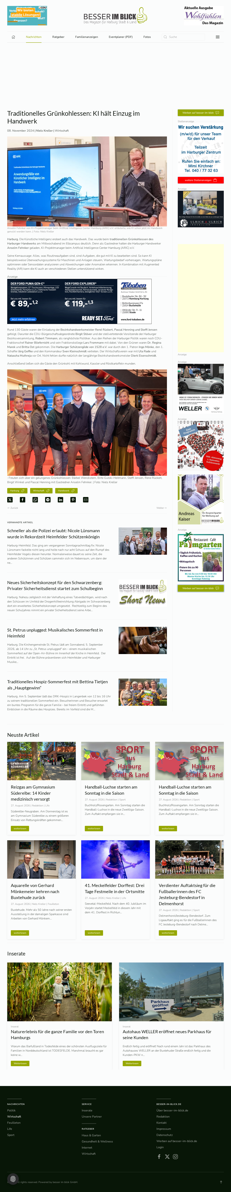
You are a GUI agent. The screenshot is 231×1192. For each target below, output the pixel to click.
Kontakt (161, 1123)
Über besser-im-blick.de (172, 1110)
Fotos (147, 37)
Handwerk (63, 490)
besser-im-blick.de (168, 1104)
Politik (11, 1110)
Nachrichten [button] (34, 37)
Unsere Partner (92, 1117)
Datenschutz (164, 1135)
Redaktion (163, 1117)
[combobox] (183, 37)
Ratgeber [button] (58, 37)
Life (9, 1129)
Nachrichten (16, 1104)
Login (160, 1147)
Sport (10, 1135)
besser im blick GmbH (65, 1182)
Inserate (87, 1110)
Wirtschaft (62, 131)
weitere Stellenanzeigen (198, 180)
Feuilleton (14, 1123)
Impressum (163, 1129)
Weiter (160, 508)
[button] (217, 37)
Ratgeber (88, 1128)
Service (87, 1104)
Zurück (14, 508)
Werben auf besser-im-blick (198, 112)
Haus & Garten (91, 1135)
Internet (87, 1148)
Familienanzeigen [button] (86, 37)
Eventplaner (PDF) (121, 37)
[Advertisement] (115, 82)
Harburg (14, 490)
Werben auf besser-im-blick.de (176, 1141)
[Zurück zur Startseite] (115, 15)
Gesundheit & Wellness (97, 1142)
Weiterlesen (20, 1063)
